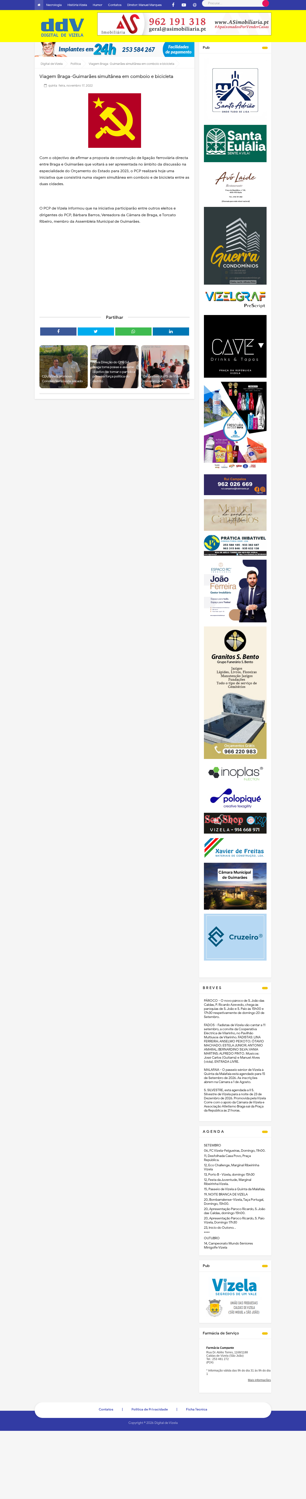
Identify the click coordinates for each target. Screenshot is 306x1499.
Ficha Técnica (196, 1409)
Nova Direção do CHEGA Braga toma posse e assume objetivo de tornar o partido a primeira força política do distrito (114, 371)
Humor (97, 5)
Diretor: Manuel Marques (144, 5)
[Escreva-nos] (195, 5)
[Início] (39, 5)
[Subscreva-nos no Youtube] (184, 5)
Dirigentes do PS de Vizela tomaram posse (162, 378)
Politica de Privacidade (149, 1409)
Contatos (114, 5)
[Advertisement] (114, 274)
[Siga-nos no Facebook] (173, 5)
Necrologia (54, 5)
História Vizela (77, 5)
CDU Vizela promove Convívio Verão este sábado (62, 378)
